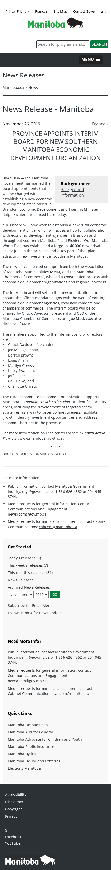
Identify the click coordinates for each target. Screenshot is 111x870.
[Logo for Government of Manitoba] (55, 26)
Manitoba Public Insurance (31, 746)
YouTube (12, 843)
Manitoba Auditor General (30, 732)
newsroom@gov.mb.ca (27, 514)
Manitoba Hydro (22, 753)
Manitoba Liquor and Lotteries (34, 760)
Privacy (11, 816)
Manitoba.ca (13, 87)
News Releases (21, 580)
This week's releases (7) (28, 565)
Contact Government (89, 11)
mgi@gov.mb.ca (36, 491)
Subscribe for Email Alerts (30, 605)
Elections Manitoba (24, 768)
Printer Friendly (17, 11)
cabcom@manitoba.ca (58, 526)
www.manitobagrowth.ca (41, 438)
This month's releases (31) (30, 572)
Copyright (13, 808)
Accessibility (15, 794)
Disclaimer (14, 801)
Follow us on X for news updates (36, 612)
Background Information (72, 192)
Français (41, 11)
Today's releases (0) (24, 558)
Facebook (13, 836)
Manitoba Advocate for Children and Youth (45, 739)
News (33, 87)
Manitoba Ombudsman (28, 724)
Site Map (60, 11)
